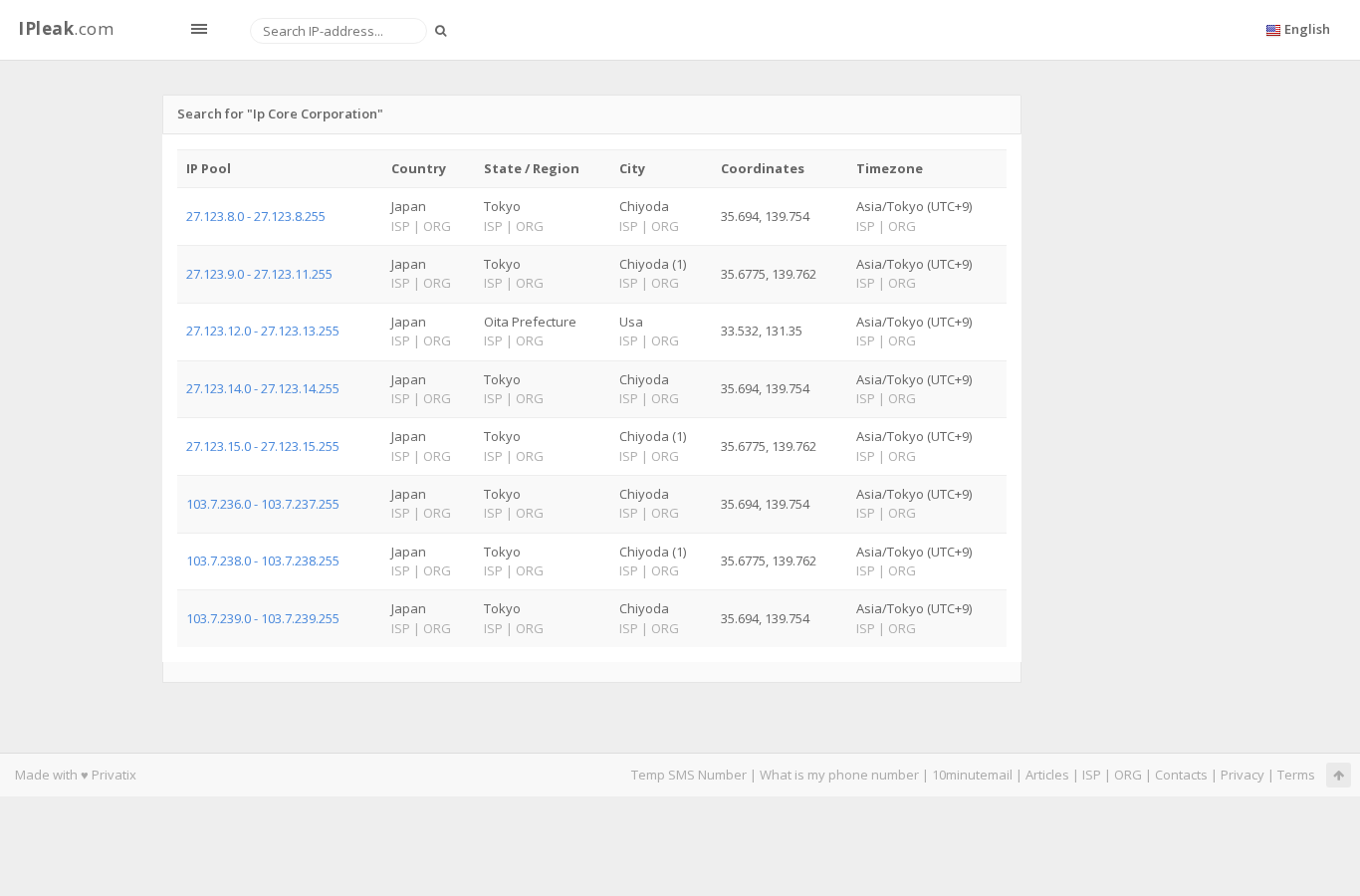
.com (65, 28)
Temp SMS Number (689, 775)
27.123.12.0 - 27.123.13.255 (263, 330)
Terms (1296, 775)
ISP (1091, 775)
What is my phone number (839, 775)
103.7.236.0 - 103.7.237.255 (263, 504)
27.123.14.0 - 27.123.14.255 (263, 388)
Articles (1047, 775)
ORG (1128, 775)
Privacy (1242, 775)
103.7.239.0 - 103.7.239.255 (263, 618)
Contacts (1181, 775)
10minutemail (972, 775)
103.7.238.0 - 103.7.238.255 (263, 560)
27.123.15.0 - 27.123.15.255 (263, 446)
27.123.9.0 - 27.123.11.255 (259, 274)
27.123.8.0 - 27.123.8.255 (256, 216)
